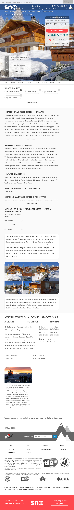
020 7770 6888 (12, 501)
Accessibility (62, 449)
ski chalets (39, 418)
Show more (31, 140)
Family (48, 9)
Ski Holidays (13, 11)
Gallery (45, 82)
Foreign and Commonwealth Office (18, 468)
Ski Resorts (22, 11)
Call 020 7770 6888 (57, 35)
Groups (41, 9)
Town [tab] (9, 381)
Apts (39, 358)
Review (12, 82)
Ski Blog (11, 449)
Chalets (34, 9)
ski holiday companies (46, 473)
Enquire (59, 504)
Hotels (28, 9)
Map (59, 82)
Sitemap (28, 452)
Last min (61, 9)
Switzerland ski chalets (54, 418)
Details (29, 82)
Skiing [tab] (17, 381)
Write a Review (20, 72)
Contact (45, 445)
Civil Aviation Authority (10, 461)
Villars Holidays (11, 355)
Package (20, 82)
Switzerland (31, 11)
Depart (37, 82)
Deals (54, 9)
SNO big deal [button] (68, 2)
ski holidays (30, 418)
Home (6, 11)
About (28, 445)
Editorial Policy (12, 452)
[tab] (9, 322)
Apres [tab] (27, 381)
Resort (52, 82)
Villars (38, 11)
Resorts (21, 9)
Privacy (29, 449)
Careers (62, 445)
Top (6, 82)
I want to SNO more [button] (27, 2)
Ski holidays (36, 6)
